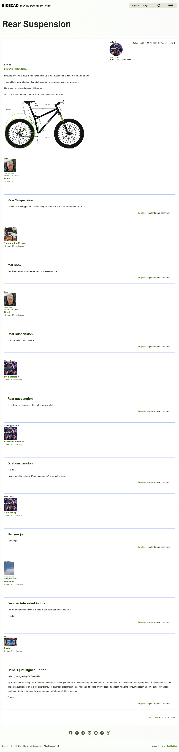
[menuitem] (135, 5)
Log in (141, 703)
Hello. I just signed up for (26, 670)
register (150, 703)
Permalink (89, 376)
